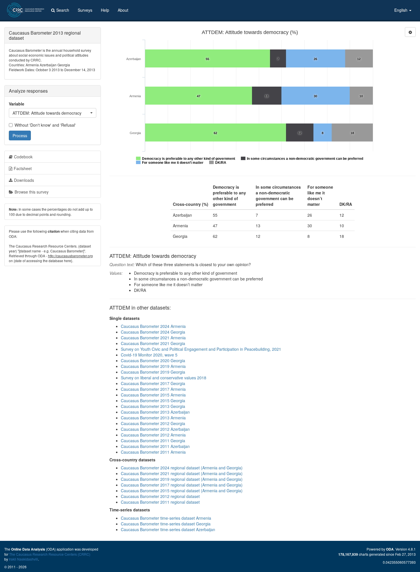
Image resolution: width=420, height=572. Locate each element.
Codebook (23, 157)
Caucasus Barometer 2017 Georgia (153, 383)
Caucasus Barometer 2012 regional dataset (160, 496)
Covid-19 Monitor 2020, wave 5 (149, 355)
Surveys (85, 10)
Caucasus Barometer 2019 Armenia (153, 366)
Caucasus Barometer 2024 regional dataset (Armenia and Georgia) (182, 468)
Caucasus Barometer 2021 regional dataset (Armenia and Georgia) (182, 473)
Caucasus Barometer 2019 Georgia (153, 372)
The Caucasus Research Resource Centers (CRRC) (49, 554)
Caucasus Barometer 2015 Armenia (153, 395)
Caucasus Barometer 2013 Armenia (153, 417)
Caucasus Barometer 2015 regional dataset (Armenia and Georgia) (182, 490)
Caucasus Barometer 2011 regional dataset (160, 502)
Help (105, 10)
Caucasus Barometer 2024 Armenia (153, 326)
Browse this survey (32, 192)
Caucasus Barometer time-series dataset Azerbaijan (168, 529)
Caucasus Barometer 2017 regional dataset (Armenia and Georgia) (182, 485)
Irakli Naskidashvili (23, 559)
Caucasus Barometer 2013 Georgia (153, 406)
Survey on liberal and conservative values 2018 (163, 377)
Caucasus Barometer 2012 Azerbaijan (155, 429)
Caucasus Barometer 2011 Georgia (153, 440)
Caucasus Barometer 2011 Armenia (153, 452)
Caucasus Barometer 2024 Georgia (153, 332)
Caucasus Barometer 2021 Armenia (153, 337)
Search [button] (62, 10)
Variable (16, 104)
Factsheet (23, 168)
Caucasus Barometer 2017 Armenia (153, 389)
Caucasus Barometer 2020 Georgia (153, 360)
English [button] (401, 10)
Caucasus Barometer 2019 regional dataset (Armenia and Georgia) (182, 479)
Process (20, 135)
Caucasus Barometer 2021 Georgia (153, 343)
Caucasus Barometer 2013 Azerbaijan (155, 412)
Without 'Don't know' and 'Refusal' (45, 125)
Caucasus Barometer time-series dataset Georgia (166, 524)
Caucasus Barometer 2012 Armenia (153, 435)
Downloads (24, 180)
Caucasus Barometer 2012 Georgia (153, 423)
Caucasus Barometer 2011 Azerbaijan (155, 446)
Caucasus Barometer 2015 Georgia (153, 400)
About (123, 10)
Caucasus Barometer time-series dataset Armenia (166, 518)
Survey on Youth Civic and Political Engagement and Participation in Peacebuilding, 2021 (201, 349)
